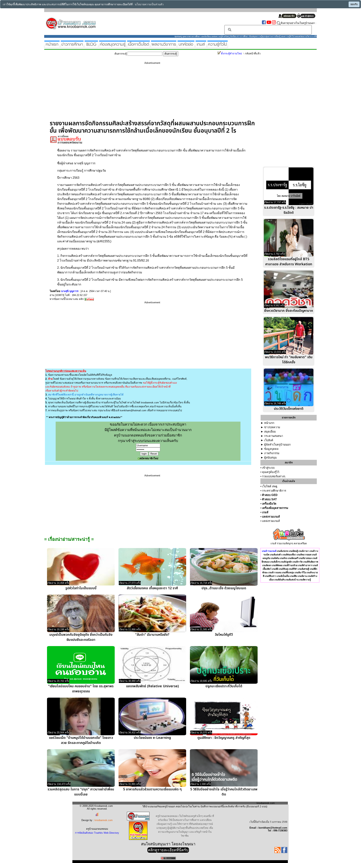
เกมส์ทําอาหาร (305, 565)
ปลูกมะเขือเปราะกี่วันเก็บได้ (224, 686)
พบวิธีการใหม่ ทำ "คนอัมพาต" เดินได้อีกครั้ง (288, 360)
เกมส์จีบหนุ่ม (288, 572)
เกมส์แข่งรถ (282, 551)
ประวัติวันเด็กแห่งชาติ (288, 408)
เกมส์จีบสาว (270, 576)
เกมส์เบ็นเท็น (283, 576)
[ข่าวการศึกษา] (72, 46)
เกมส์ (265, 512)
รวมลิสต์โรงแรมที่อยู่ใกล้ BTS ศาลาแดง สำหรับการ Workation (288, 262)
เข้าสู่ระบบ (268, 467)
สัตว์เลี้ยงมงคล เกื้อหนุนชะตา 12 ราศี (152, 588)
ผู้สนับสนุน (270, 457)
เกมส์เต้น (275, 558)
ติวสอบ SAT (269, 499)
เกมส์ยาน (302, 576)
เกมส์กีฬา (292, 569)
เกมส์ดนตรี (293, 558)
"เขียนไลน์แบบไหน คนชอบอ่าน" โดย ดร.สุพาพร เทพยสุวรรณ (81, 689)
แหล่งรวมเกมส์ (271, 516)
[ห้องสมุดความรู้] (112, 46)
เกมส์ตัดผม (277, 565)
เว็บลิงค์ (268, 440)
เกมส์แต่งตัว (276, 554)
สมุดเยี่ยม (270, 431)
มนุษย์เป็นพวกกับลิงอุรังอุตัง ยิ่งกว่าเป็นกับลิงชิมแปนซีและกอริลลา (80, 637)
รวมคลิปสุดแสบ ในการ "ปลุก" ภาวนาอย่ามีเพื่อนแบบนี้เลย (81, 792)
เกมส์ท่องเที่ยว (289, 554)
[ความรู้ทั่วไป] (217, 46)
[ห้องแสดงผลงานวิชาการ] (164, 46)
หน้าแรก (269, 422)
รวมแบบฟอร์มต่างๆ (273, 476)
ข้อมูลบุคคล (271, 448)
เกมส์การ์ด (298, 561)
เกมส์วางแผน (274, 572)
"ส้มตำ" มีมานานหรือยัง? (152, 634)
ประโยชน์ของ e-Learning (152, 737)
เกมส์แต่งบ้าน (292, 579)
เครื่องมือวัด (269, 503)
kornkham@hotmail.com (133, 410)
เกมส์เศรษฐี (303, 569)
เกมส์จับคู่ (283, 569)
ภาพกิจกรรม (271, 453)
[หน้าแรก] (52, 46)
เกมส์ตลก (266, 565)
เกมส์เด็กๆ (275, 561)
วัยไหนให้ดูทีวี (224, 634)
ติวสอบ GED (270, 495)
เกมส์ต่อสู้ (293, 551)
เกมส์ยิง (293, 576)
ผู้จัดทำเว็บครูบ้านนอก (277, 444)
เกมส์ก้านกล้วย (290, 565)
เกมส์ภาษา (303, 551)
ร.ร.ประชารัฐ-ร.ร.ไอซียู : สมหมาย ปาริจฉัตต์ (288, 210)
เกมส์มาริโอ (300, 572)
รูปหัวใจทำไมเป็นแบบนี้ (80, 588)
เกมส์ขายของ (305, 558)
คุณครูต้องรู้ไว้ (270, 472)
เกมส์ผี (275, 569)
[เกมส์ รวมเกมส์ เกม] (200, 46)
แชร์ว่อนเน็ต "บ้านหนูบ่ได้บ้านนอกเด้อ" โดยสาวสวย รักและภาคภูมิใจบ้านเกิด (81, 740)
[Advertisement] (152, 93)
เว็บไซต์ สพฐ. (270, 486)
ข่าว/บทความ (272, 427)
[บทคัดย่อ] (186, 46)
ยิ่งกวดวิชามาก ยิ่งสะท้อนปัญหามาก (288, 310)
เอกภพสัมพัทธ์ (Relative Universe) (152, 686)
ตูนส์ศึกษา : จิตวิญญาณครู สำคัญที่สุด (223, 737)
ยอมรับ (354, 4)
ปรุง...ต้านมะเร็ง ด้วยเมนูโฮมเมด (224, 588)
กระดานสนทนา (273, 435)
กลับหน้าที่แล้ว (252, 53)
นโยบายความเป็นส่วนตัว (149, 4)
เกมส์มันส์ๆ (279, 579)
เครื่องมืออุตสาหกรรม (275, 507)
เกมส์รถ (283, 558)
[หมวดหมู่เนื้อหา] (138, 46)
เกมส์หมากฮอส (304, 554)
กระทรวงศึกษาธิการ (274, 490)
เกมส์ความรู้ (305, 579)
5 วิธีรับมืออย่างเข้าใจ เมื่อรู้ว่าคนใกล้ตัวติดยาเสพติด (223, 792)
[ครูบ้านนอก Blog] (91, 46)
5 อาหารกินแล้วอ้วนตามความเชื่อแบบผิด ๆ (152, 789)
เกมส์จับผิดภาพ (310, 561)
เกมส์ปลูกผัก (286, 561)
